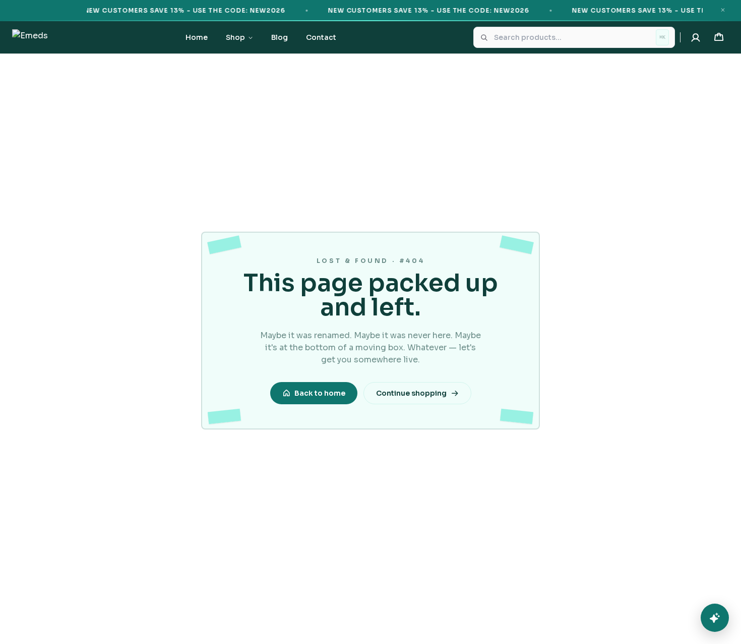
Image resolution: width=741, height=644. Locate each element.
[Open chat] (715, 618)
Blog (279, 37)
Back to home (319, 393)
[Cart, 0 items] (719, 37)
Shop (235, 37)
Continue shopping (411, 393)
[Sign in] (696, 37)
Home (197, 37)
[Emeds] (30, 37)
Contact (321, 37)
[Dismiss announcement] (723, 10)
